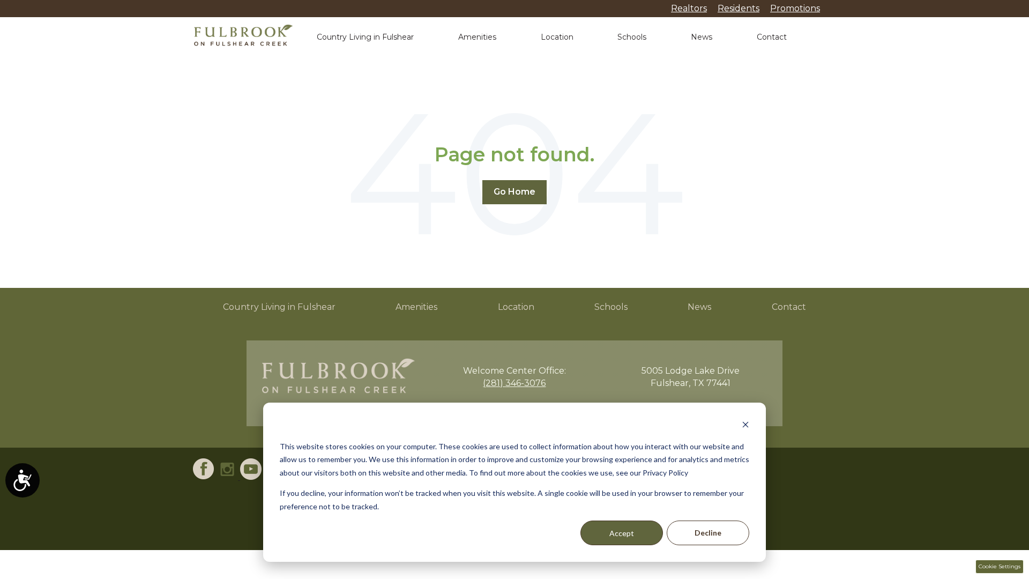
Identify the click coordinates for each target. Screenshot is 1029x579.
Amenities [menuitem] (416, 307)
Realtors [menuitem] (689, 8)
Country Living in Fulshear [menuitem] (279, 307)
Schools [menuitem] (611, 307)
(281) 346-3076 (514, 383)
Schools (631, 37)
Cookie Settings (999, 566)
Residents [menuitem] (738, 8)
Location (557, 37)
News (701, 37)
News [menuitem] (699, 307)
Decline (708, 532)
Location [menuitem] (516, 307)
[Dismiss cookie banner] (745, 426)
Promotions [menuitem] (795, 8)
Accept (621, 533)
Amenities (477, 37)
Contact (772, 37)
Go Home (514, 192)
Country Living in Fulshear (365, 37)
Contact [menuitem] (789, 307)
